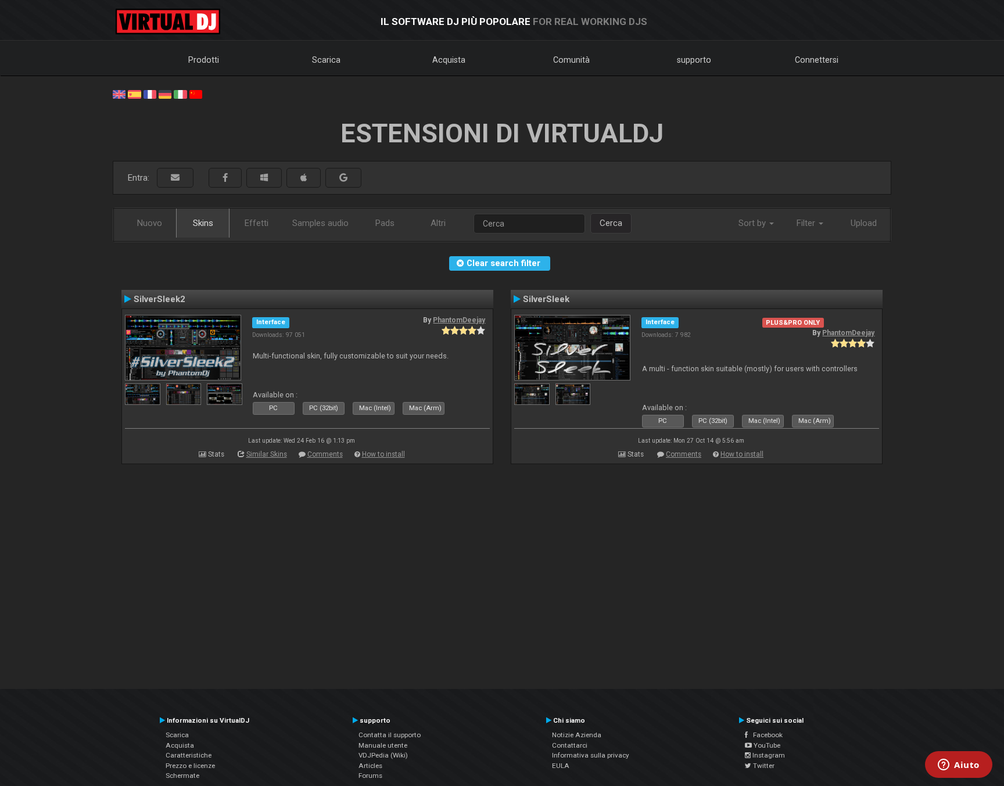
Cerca (611, 223)
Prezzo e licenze (190, 766)
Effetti (256, 223)
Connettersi (816, 59)
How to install (383, 454)
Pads (385, 223)
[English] (119, 93)
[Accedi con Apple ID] (303, 178)
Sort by (753, 223)
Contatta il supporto (389, 735)
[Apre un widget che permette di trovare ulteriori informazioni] (958, 765)
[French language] (150, 93)
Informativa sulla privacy (590, 755)
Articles (370, 766)
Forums (370, 775)
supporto (694, 59)
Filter (807, 223)
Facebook (765, 735)
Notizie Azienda (576, 735)
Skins (203, 223)
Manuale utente (382, 745)
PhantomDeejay (459, 320)
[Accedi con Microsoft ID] (264, 178)
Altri (438, 223)
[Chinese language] (195, 93)
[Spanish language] (134, 93)
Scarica (326, 59)
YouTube (766, 745)
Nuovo (149, 223)
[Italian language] (180, 93)
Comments (325, 454)
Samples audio (320, 223)
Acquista (448, 59)
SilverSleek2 (159, 299)
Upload (864, 223)
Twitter (762, 766)
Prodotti (203, 59)
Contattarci (569, 745)
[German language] (165, 93)
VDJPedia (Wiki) (383, 755)
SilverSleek (546, 299)
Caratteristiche (188, 755)
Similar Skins (266, 454)
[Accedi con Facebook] (225, 178)
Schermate (182, 775)
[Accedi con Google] (343, 178)
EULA (560, 766)
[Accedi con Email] (175, 178)
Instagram (768, 755)
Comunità (571, 59)
